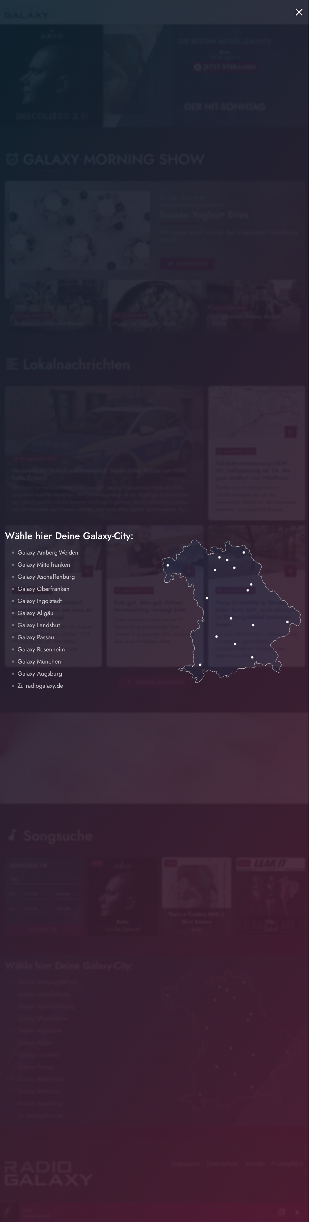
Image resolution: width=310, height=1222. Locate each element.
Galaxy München (39, 661)
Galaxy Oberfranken (44, 589)
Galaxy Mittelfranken (44, 564)
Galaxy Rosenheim (41, 649)
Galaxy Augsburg (40, 673)
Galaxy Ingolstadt (40, 601)
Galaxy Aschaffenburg (46, 576)
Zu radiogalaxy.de (40, 685)
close (299, 12)
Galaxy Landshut (39, 625)
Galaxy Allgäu (36, 613)
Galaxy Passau (36, 637)
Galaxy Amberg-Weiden (48, 552)
